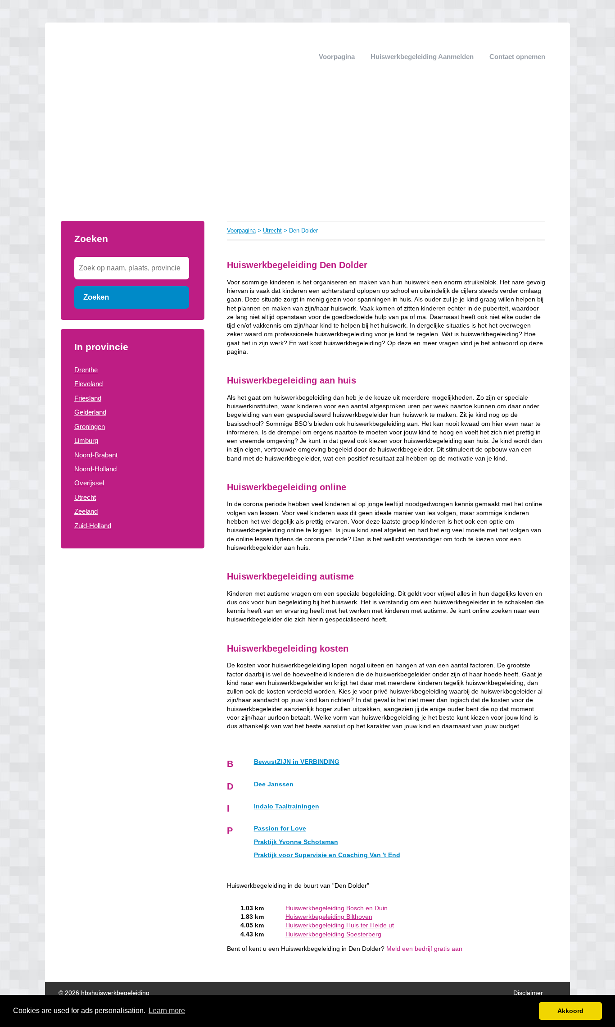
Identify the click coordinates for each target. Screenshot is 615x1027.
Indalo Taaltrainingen (286, 806)
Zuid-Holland (92, 525)
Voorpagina (337, 56)
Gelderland (90, 412)
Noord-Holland (95, 469)
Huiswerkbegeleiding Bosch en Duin (336, 908)
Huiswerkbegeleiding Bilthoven (328, 916)
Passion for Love (280, 828)
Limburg (86, 440)
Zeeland (86, 511)
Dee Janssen (274, 784)
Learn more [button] (167, 1010)
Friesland (87, 398)
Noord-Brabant (96, 455)
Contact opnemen (517, 56)
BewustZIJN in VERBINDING (296, 761)
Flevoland (88, 384)
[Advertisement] (307, 153)
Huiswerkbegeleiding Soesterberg (333, 934)
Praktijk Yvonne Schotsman (296, 842)
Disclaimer (528, 993)
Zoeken (96, 297)
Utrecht (85, 497)
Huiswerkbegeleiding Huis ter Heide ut (339, 925)
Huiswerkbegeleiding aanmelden (422, 56)
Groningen (89, 426)
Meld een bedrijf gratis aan (424, 948)
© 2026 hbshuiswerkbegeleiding (104, 993)
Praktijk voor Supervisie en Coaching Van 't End (327, 855)
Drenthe (86, 370)
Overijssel (89, 483)
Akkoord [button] (570, 1010)
